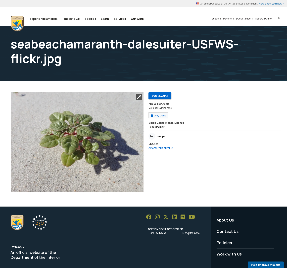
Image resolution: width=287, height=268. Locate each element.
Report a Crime (263, 18)
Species (90, 19)
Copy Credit (159, 115)
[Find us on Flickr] (184, 217)
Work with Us (229, 254)
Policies (224, 242)
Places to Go (71, 19)
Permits (227, 18)
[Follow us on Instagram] (158, 217)
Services (120, 19)
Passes (215, 18)
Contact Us (228, 231)
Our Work (137, 19)
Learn (105, 19)
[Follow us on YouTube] (193, 217)
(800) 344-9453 (157, 233)
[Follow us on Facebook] (150, 217)
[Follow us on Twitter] (167, 217)
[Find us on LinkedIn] (175, 217)
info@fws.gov (191, 233)
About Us (225, 220)
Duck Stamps (243, 18)
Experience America (43, 19)
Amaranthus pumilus (160, 148)
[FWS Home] (17, 24)
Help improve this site (265, 265)
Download (158, 95)
